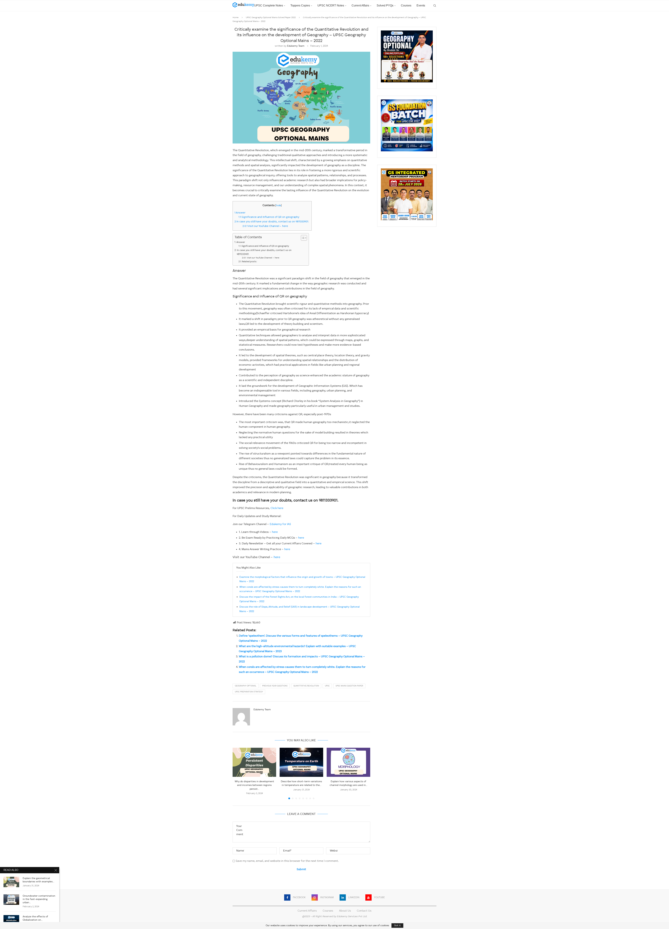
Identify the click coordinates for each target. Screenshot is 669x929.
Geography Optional (245, 686)
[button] (237, 773)
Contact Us (364, 910)
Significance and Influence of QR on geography (269, 217)
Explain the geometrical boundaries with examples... (38, 880)
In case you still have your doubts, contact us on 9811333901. (272, 221)
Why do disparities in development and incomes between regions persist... (254, 785)
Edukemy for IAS (280, 524)
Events (421, 5)
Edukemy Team (295, 46)
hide (278, 205)
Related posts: (249, 262)
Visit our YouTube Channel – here (265, 226)
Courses (406, 5)
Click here (277, 508)
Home (236, 18)
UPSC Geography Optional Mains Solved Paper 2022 (271, 18)
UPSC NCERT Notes (330, 5)
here (275, 532)
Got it (397, 925)
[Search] (434, 5)
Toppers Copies (300, 5)
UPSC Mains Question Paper (349, 686)
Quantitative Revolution (306, 686)
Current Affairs (360, 5)
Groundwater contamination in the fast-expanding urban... (39, 899)
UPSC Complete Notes (268, 5)
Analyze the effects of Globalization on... (35, 918)
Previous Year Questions (274, 686)
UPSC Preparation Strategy (249, 692)
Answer (239, 212)
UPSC (327, 686)
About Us (345, 910)
